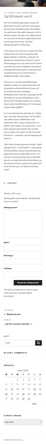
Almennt (12, 183)
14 (12, 389)
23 (23, 394)
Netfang (9, 255)
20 (6, 394)
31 (29, 399)
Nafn (7, 242)
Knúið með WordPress (13, 440)
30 (23, 399)
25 (34, 394)
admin (25, 13)
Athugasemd (11, 207)
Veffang (8, 268)
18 (34, 389)
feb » (34, 403)
